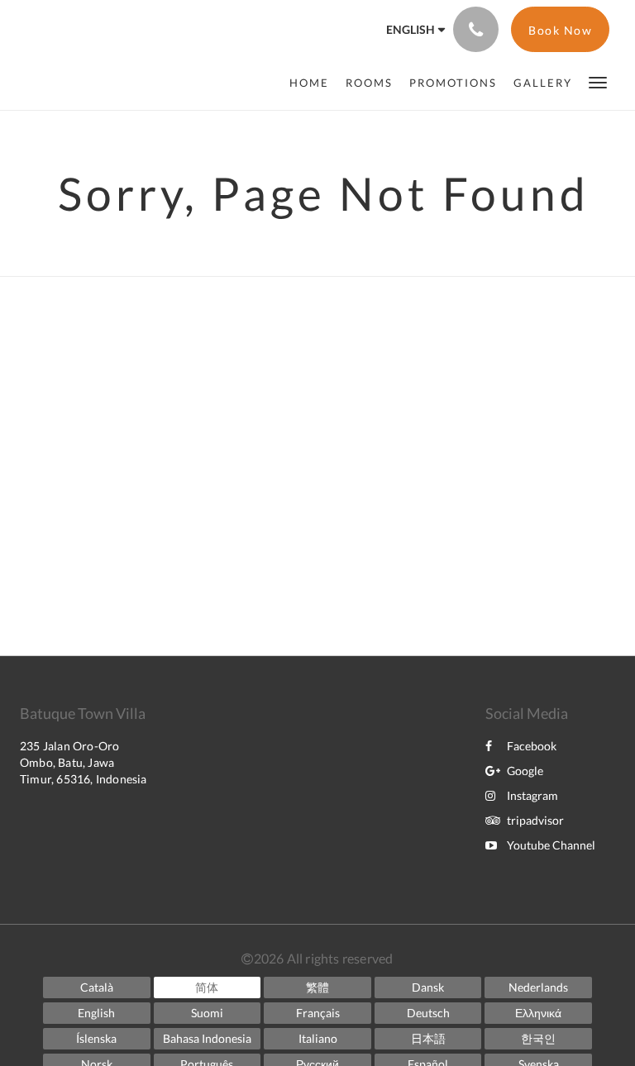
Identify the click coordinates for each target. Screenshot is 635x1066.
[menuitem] (313, 82)
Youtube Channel (551, 845)
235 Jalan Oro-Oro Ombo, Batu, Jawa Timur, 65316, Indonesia (83, 762)
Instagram (532, 795)
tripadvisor (535, 820)
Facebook (531, 746)
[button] (597, 81)
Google (525, 771)
